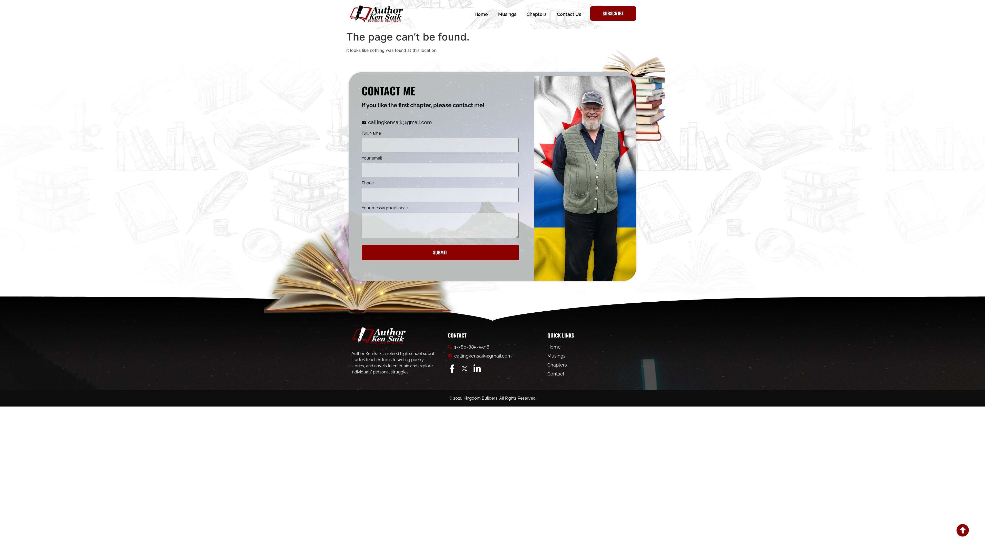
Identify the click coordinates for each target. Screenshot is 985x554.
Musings (507, 14)
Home (481, 14)
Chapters (537, 14)
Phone (368, 183)
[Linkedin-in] (477, 368)
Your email (372, 158)
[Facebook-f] (452, 368)
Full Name (371, 133)
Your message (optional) (385, 208)
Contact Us (569, 14)
